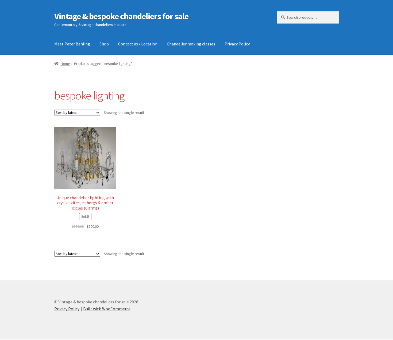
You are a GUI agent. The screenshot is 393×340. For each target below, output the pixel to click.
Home (65, 63)
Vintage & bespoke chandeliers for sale (121, 16)
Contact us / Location (137, 44)
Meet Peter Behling (72, 44)
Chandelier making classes (191, 44)
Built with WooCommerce (106, 308)
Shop (104, 44)
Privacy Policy (237, 44)
